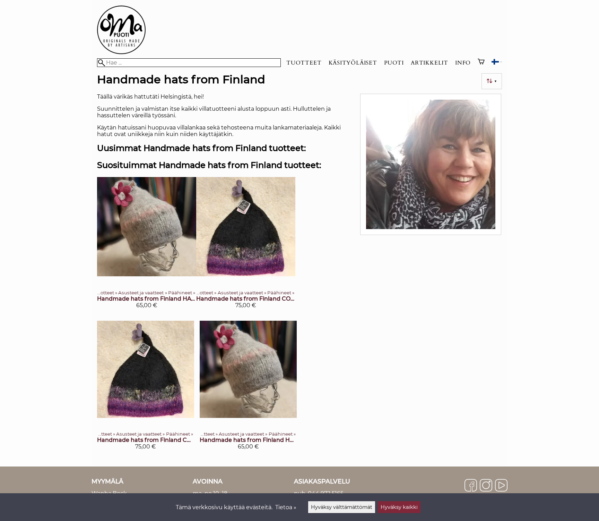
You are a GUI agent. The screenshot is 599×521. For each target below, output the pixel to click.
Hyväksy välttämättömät (341, 507)
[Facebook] (471, 486)
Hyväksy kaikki (399, 507)
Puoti (394, 63)
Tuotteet (303, 63)
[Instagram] (486, 486)
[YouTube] (501, 486)
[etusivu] (121, 52)
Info (463, 63)
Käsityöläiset (353, 63)
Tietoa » (285, 507)
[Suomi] (497, 62)
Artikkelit (429, 63)
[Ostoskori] (481, 62)
